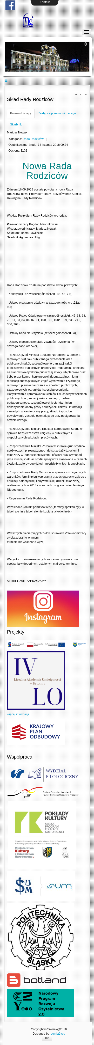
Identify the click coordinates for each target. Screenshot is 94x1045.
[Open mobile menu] (6, 80)
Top (47, 1038)
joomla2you (57, 1033)
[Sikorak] (47, 20)
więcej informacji (18, 714)
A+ (76, 95)
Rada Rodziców (33, 139)
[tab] (21, 113)
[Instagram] (43, 608)
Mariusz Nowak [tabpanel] (17, 132)
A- (85, 95)
